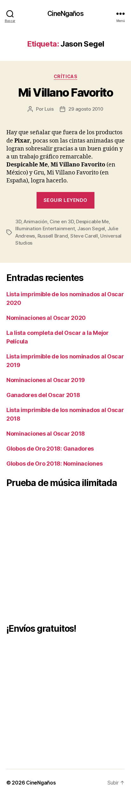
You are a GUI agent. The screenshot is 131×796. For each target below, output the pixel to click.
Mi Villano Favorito (65, 92)
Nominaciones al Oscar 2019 (45, 380)
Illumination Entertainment (45, 228)
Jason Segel (91, 228)
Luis (49, 109)
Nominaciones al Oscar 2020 (46, 317)
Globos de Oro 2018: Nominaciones (54, 463)
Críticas (65, 76)
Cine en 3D (61, 221)
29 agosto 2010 (85, 109)
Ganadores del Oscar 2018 (43, 395)
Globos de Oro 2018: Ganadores (50, 448)
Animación (35, 221)
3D (18, 221)
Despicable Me (92, 221)
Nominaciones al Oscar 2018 (45, 433)
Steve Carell (84, 236)
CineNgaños (65, 13)
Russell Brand (53, 236)
